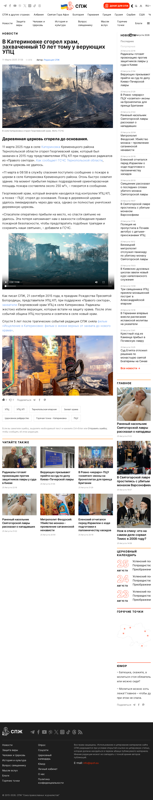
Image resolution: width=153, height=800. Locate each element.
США (142, 14)
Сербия (131, 14)
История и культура (14, 760)
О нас (41, 774)
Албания (39, 14)
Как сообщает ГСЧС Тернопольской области (69, 160)
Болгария (78, 14)
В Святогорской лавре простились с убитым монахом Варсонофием (134, 481)
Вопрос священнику (14, 765)
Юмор (122, 666)
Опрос (42, 744)
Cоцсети (43, 750)
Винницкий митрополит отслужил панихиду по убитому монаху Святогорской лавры (134, 252)
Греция (107, 14)
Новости (7, 23)
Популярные (128, 46)
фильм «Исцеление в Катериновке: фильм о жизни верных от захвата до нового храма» (56, 326)
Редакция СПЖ (51, 60)
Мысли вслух (10, 770)
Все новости (129, 368)
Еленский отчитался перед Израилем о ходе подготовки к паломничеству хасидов (134, 167)
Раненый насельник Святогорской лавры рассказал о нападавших (18, 523)
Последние (127, 41)
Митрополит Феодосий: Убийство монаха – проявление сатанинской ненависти (135, 143)
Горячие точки (130, 611)
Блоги (138, 23)
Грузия (119, 14)
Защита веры (10, 750)
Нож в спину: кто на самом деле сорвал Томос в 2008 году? (132, 534)
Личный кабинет (48, 768)
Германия (93, 14)
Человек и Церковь (13, 755)
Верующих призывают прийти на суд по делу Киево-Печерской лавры (57, 476)
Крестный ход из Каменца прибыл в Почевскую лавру (133, 337)
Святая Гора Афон (58, 14)
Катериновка (50, 147)
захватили (9, 305)
